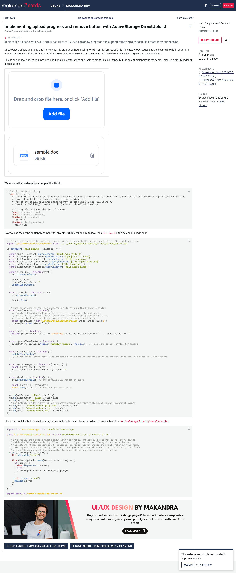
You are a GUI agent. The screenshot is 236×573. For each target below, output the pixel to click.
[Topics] (206, 6)
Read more (132, 531)
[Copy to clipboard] (189, 191)
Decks (55, 5)
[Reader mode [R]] (190, 26)
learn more (206, 564)
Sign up (228, 5)
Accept (188, 564)
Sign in (215, 5)
